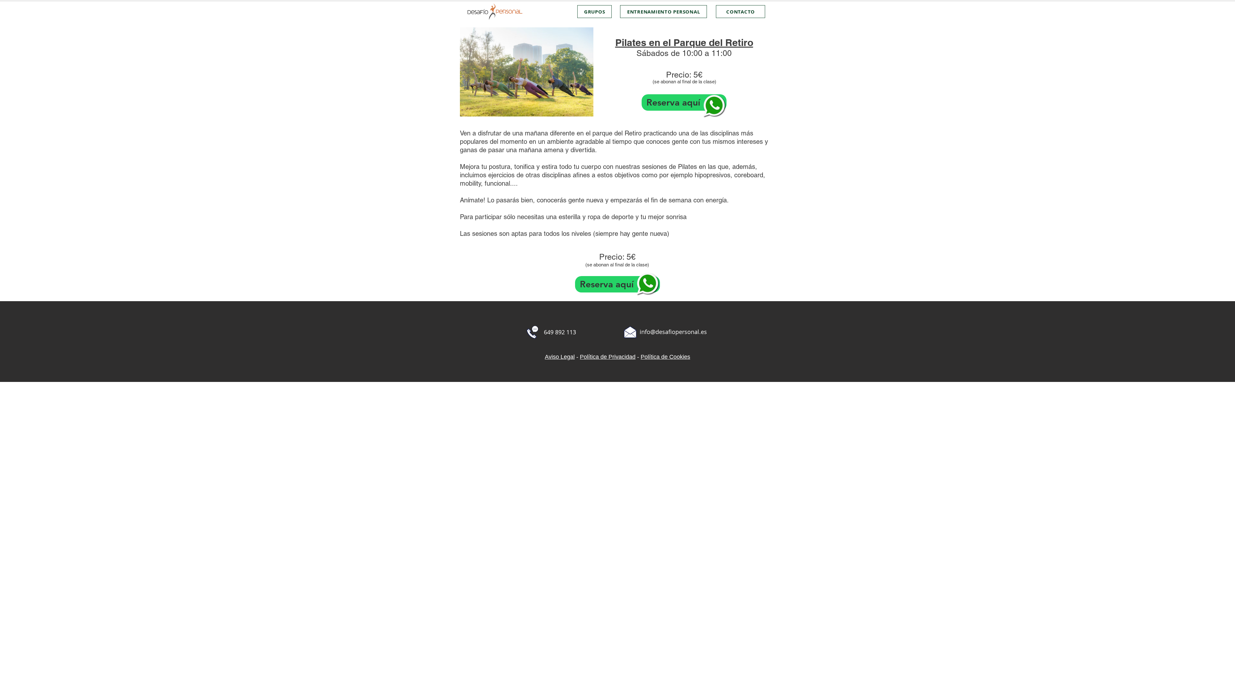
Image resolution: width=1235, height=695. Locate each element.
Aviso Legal (560, 357)
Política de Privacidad (608, 357)
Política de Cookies (665, 357)
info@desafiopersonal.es (673, 332)
